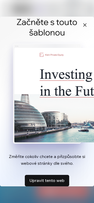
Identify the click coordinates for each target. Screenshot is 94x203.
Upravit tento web (47, 180)
